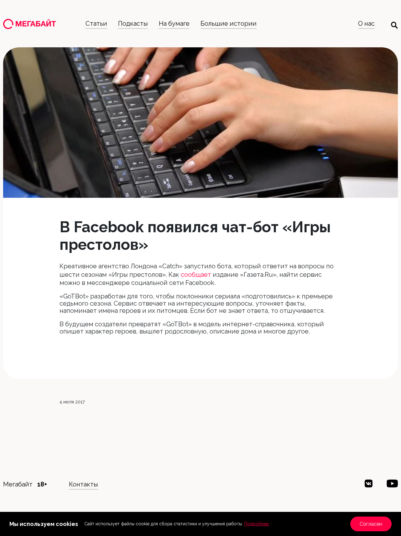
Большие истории (228, 23)
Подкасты (133, 23)
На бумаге (174, 23)
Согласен (371, 524)
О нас (366, 23)
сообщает (196, 274)
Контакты (83, 484)
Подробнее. (256, 523)
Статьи (96, 23)
